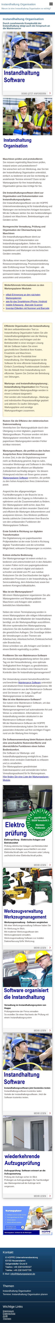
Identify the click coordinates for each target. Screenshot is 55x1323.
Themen (7, 1319)
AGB (5, 1316)
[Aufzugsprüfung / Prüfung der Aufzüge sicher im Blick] (27, 1167)
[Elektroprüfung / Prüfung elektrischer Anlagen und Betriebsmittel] (27, 836)
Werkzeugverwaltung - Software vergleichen (26, 922)
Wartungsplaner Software (15, 478)
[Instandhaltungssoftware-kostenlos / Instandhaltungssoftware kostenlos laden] (27, 1084)
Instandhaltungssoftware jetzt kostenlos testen (27, 1088)
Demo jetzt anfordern (33, 93)
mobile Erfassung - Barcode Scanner (24, 305)
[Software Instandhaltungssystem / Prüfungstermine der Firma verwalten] (27, 1002)
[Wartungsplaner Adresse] (27, 1271)
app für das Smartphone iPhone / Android (26, 301)
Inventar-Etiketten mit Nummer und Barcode (27, 308)
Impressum (8, 1311)
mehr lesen (40, 865)
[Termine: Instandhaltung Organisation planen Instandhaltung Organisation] (27, 83)
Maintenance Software (29, 682)
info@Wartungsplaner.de (22, 1274)
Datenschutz (9, 1313)
